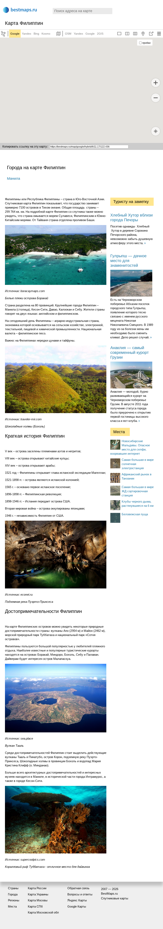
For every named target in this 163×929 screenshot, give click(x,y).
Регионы (13, 900)
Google (14, 33)
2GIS (100, 33)
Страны (13, 888)
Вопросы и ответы (79, 894)
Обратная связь (78, 888)
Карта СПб (35, 906)
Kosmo (46, 33)
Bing (36, 33)
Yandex (26, 33)
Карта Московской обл (43, 912)
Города (12, 894)
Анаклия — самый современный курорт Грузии (129, 352)
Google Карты (76, 906)
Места (12, 906)
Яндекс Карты (77, 900)
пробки (146, 42)
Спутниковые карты (114, 898)
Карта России (37, 888)
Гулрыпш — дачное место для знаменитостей (128, 261)
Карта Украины (38, 894)
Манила (13, 179)
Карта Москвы (38, 900)
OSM (68, 33)
